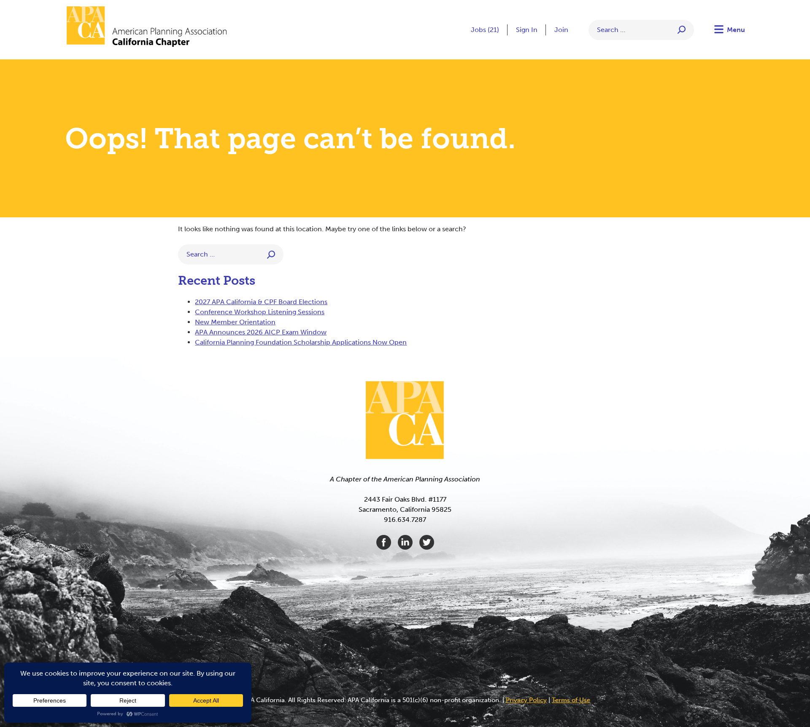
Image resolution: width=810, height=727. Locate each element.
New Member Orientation (235, 322)
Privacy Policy (526, 700)
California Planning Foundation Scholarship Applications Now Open (301, 342)
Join (561, 30)
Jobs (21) (485, 30)
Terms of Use (571, 700)
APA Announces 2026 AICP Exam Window (261, 332)
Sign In (526, 30)
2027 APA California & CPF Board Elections (261, 302)
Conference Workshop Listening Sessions (259, 312)
